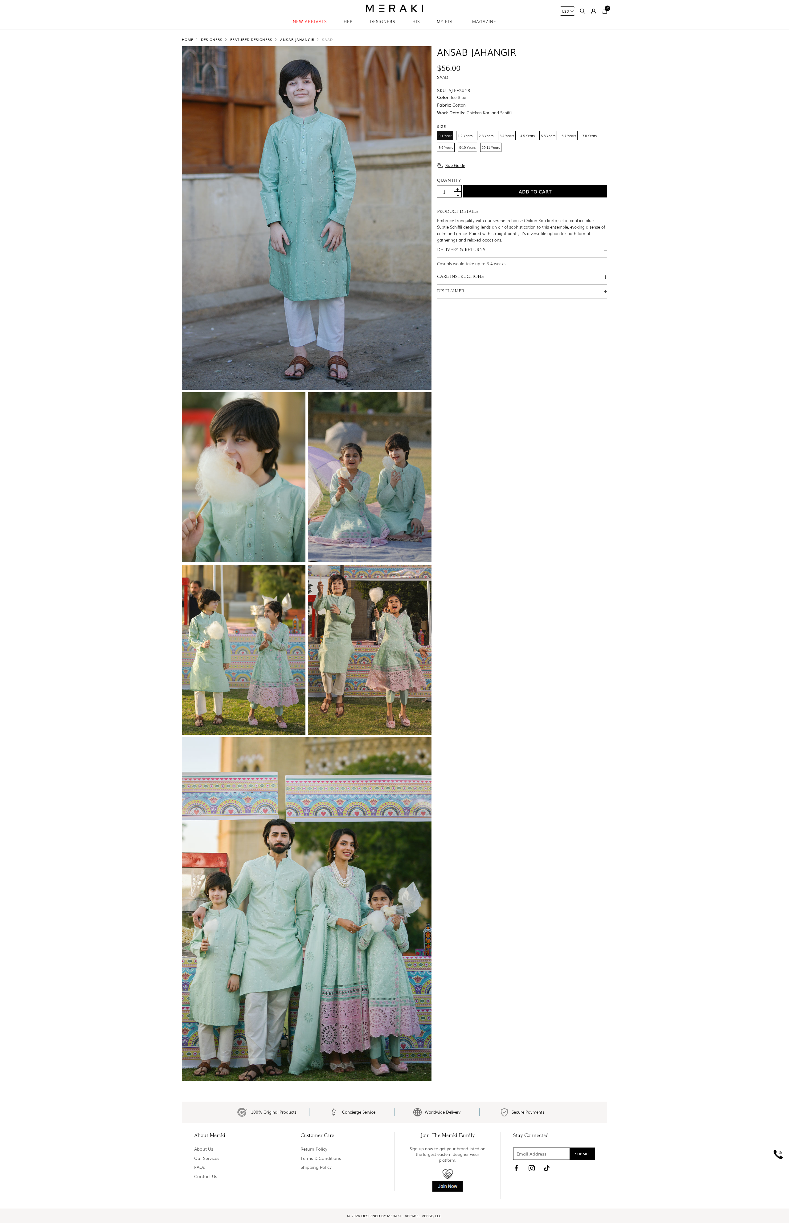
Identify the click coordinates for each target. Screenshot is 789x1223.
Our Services (206, 1158)
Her (348, 21)
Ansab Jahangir (297, 39)
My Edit (446, 21)
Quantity (449, 180)
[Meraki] (394, 8)
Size (441, 126)
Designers (382, 21)
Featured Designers (251, 39)
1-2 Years (465, 135)
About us (203, 1149)
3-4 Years (507, 135)
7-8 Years (589, 135)
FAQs (199, 1167)
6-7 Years (569, 135)
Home (187, 39)
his (416, 21)
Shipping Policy (316, 1167)
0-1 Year (445, 135)
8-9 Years (446, 147)
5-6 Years (548, 135)
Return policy (313, 1149)
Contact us (205, 1176)
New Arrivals (310, 21)
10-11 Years (491, 147)
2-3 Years (486, 135)
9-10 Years (467, 147)
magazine (484, 21)
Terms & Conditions (320, 1158)
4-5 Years (527, 135)
